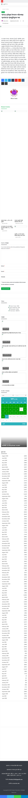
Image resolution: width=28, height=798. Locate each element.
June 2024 (4, 503)
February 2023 (5, 539)
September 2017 (6, 664)
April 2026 (4, 465)
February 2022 (5, 566)
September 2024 (6, 496)
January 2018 (5, 655)
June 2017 (4, 671)
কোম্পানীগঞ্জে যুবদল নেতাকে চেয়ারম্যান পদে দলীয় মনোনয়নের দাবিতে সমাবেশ (15, 1)
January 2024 (5, 514)
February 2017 (5, 680)
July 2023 (4, 528)
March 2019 (4, 624)
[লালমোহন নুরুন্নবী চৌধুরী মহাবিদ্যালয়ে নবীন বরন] (21, 164)
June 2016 (4, 698)
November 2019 (6, 606)
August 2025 (5, 483)
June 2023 (4, 530)
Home (3, 9)
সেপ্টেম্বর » (24, 424)
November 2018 (6, 633)
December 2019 (6, 604)
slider (7, 9)
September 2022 (6, 550)
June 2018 (4, 644)
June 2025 (4, 487)
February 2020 (5, 599)
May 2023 (4, 532)
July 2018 (4, 642)
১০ (10, 409)
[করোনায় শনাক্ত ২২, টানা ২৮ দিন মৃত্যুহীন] (7, 164)
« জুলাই (3, 424)
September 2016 (6, 691)
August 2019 (5, 613)
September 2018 (6, 637)
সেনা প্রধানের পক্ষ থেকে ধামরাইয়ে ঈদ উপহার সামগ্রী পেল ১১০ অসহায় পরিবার (7, 228)
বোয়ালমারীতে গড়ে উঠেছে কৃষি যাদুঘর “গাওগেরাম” (11, 445)
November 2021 (5, 570)
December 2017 (6, 658)
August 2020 (5, 586)
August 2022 (5, 552)
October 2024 (5, 494)
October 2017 (5, 662)
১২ (17, 409)
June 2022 (4, 557)
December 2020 (6, 577)
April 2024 (4, 507)
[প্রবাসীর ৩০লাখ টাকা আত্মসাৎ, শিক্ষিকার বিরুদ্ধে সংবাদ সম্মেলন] (21, 229)
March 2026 (5, 467)
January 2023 (5, 541)
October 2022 (5, 548)
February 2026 (5, 469)
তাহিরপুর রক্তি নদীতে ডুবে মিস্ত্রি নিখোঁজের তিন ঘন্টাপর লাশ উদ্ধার (11, 332)
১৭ (10, 413)
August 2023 (5, 525)
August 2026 (5, 456)
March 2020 (5, 597)
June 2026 (4, 460)
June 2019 (4, 617)
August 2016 (5, 694)
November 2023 (6, 519)
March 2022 (5, 563)
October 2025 (5, 478)
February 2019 (5, 626)
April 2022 (4, 561)
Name (3, 266)
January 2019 (5, 628)
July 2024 (4, 501)
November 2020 (6, 579)
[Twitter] (6, 80)
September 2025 (6, 480)
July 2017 (4, 669)
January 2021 (5, 575)
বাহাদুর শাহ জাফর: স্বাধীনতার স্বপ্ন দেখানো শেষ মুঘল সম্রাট (11, 359)
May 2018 (4, 646)
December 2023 (6, 516)
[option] (14, 439)
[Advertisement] (14, 714)
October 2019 (5, 608)
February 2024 (5, 512)
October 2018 (5, 635)
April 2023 (4, 534)
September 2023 (6, 523)
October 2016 (5, 689)
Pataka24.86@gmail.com (15, 779)
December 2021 (6, 568)
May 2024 (4, 505)
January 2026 (5, 471)
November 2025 (6, 476)
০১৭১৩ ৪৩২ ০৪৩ (15, 783)
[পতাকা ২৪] (6, 4)
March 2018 (4, 651)
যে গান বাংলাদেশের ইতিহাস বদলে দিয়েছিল (8, 385)
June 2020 (4, 590)
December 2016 (6, 685)
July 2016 (4, 696)
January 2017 (5, 682)
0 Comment (5, 329)
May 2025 (4, 489)
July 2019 (4, 615)
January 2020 (5, 602)
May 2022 (4, 559)
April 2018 (4, 649)
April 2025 (4, 492)
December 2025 (6, 474)
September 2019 (6, 611)
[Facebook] (2, 80)
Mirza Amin (5, 21)
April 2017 (4, 676)
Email (2, 271)
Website (3, 277)
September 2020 (6, 584)
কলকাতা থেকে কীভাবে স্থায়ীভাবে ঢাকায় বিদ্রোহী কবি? (10, 372)
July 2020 (4, 588)
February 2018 (5, 653)
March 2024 (5, 510)
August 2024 (5, 498)
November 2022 (6, 545)
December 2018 (6, 631)
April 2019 (4, 622)
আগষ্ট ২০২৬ (14, 399)
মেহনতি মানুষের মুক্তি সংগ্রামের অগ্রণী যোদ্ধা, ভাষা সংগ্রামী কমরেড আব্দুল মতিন (14, 345)
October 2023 (5, 521)
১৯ (17, 413)
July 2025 (4, 485)
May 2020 (4, 593)
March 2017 (4, 678)
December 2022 (6, 543)
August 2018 (5, 640)
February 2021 (5, 572)
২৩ (6, 416)
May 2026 (4, 462)
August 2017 (5, 667)
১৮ (14, 413)
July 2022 (4, 554)
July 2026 (4, 458)
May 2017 (4, 673)
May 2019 (4, 620)
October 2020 (5, 581)
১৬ (6, 413)
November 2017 (5, 660)
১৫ (3, 413)
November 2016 (6, 687)
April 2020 (4, 595)
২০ (21, 413)
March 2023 (5, 536)
